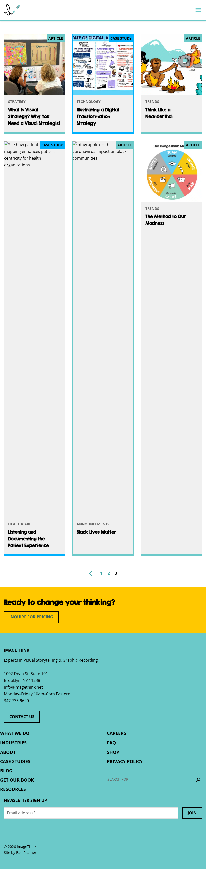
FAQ (111, 743)
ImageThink (12, 10)
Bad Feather (26, 852)
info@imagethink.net (23, 687)
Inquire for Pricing (31, 617)
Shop (113, 752)
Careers (116, 733)
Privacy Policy (125, 761)
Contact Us (21, 716)
